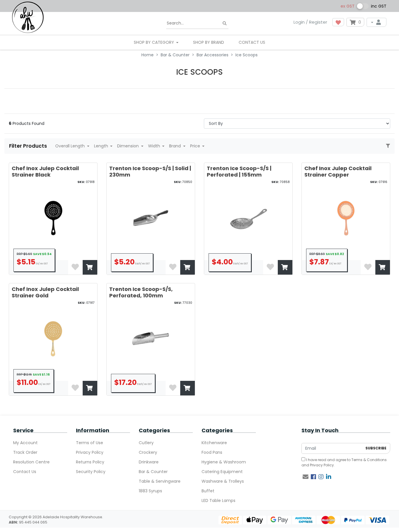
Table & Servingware (160, 481)
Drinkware (149, 462)
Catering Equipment (222, 472)
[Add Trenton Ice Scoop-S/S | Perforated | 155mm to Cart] (285, 267)
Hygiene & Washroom (224, 462)
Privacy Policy (89, 452)
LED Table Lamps (218, 500)
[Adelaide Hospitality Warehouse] (28, 17)
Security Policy (90, 472)
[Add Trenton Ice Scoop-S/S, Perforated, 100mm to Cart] (187, 388)
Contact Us (252, 42)
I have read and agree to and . (344, 462)
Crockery (148, 452)
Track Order (25, 452)
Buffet (208, 491)
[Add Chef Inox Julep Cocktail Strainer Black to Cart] (90, 267)
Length (101, 146)
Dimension (128, 146)
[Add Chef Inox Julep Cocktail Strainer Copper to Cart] (382, 267)
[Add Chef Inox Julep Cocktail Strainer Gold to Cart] (90, 388)
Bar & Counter (153, 472)
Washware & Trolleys (223, 481)
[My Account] (376, 22)
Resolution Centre (31, 462)
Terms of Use (89, 443)
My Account (25, 443)
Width (154, 146)
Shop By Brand (208, 42)
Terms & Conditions (369, 459)
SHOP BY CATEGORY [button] (154, 42)
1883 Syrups (150, 491)
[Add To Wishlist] (75, 267)
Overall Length (70, 146)
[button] (338, 22)
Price (195, 146)
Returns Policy (90, 462)
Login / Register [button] (310, 22)
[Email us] (305, 477)
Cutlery (146, 443)
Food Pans (212, 452)
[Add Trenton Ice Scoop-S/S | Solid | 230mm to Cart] (187, 267)
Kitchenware (214, 443)
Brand (175, 146)
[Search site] (224, 23)
